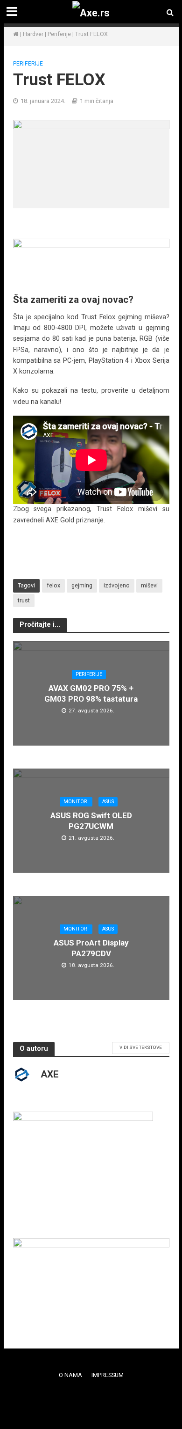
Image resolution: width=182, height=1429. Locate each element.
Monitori (76, 802)
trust (24, 600)
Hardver (33, 33)
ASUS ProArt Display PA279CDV (91, 948)
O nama (70, 1374)
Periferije (59, 33)
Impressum (107, 1374)
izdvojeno (117, 585)
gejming (81, 585)
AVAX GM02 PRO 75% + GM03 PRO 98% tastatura (91, 693)
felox (53, 585)
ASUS (108, 802)
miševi (149, 585)
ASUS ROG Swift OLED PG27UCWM (91, 820)
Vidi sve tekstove (140, 1047)
